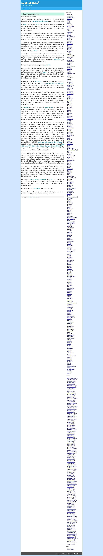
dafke (35, 50)
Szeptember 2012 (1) (72, 484)
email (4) (69, 86)
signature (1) (70, 305)
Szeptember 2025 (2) (72, 378)
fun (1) (68, 114)
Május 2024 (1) (70, 390)
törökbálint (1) (70, 338)
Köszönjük (36, 188)
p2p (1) (69, 255)
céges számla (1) (71, 73)
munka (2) (69, 233)
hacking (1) (70, 132)
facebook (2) (70, 98)
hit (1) (68, 138)
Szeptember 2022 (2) (72, 406)
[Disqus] (42, 215)
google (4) (69, 123)
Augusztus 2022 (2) (72, 407)
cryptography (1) (71, 66)
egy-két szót (49, 107)
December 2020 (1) (72, 413)
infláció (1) (69, 154)
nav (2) (69, 242)
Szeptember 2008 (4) (72, 538)
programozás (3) (71, 276)
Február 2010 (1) (71, 513)
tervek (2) (69, 323)
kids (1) (69, 180)
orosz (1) (69, 252)
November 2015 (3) (72, 448)
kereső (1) (69, 179)
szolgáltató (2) (70, 316)
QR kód (47, 65)
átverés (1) (69, 361)
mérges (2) (70, 239)
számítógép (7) (71, 317)
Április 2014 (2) (71, 459)
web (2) (69, 351)
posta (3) (69, 272)
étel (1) (69, 363)
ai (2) (68, 22)
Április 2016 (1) (71, 444)
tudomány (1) (70, 329)
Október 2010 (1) (71, 507)
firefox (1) (69, 107)
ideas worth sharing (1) (72, 149)
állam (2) (69, 358)
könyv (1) (69, 195)
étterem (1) (70, 364)
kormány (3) (70, 191)
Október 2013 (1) (71, 467)
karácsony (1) (70, 176)
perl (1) (69, 263)
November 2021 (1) (72, 409)
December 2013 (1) (71, 465)
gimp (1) (69, 122)
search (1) (69, 299)
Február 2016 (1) (71, 447)
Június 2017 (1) (70, 432)
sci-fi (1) (69, 297)
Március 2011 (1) (71, 506)
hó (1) (68, 147)
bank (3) (69, 35)
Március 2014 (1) (71, 460)
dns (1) (69, 79)
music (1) (69, 235)
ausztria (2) (70, 32)
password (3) (70, 260)
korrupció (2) (70, 192)
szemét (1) (69, 313)
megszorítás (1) (71, 223)
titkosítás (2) (70, 327)
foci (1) (69, 110)
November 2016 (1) (72, 438)
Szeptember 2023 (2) (72, 398)
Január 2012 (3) (71, 494)
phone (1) (69, 266)
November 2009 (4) (72, 517)
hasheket (57, 60)
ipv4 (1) (69, 161)
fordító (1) (69, 113)
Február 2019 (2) (71, 425)
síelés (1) (69, 319)
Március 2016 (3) (71, 445)
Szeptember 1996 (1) (72, 542)
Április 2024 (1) (71, 391)
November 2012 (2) (72, 481)
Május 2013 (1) (70, 475)
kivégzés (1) (70, 185)
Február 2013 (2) (71, 479)
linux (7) (69, 201)
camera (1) (69, 54)
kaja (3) (69, 173)
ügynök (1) (69, 370)
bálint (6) (69, 51)
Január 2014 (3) (71, 463)
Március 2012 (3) (71, 491)
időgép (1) (69, 152)
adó (29, 197)
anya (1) (69, 27)
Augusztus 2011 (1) (71, 501)
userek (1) (69, 341)
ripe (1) (69, 286)
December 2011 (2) (71, 495)
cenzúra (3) (70, 57)
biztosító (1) (70, 44)
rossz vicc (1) (70, 289)
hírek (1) (69, 145)
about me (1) (70, 16)
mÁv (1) (69, 236)
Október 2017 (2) (71, 431)
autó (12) (69, 33)
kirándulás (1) (70, 182)
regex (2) (69, 282)
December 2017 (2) (72, 429)
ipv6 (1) (69, 163)
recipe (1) (69, 280)
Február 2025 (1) (71, 382)
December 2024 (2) (72, 385)
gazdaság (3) (70, 119)
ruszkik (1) (69, 294)
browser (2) (70, 49)
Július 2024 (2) (70, 388)
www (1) (69, 357)
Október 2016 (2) (71, 440)
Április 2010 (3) (71, 510)
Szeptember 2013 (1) (72, 469)
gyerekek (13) (70, 127)
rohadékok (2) (70, 288)
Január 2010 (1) (71, 515)
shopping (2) (70, 304)
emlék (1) (69, 89)
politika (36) (70, 270)
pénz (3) (69, 277)
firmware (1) (70, 108)
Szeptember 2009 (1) (72, 520)
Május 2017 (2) (70, 434)
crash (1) (69, 64)
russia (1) (69, 291)
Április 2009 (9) (71, 528)
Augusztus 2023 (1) (71, 400)
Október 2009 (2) (71, 519)
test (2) (69, 324)
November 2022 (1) (72, 403)
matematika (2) (71, 222)
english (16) (70, 92)
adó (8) (69, 20)
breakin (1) (70, 48)
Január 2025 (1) (71, 384)
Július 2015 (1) (70, 454)
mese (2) (69, 224)
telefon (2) (69, 320)
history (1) (69, 136)
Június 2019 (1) (70, 420)
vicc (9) (69, 345)
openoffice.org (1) (71, 249)
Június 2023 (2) (71, 401)
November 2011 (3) (72, 497)
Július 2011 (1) (70, 503)
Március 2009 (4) (71, 529)
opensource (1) (70, 251)
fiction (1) (69, 101)
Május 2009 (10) (71, 526)
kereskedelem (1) (71, 177)
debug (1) (69, 76)
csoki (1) (69, 70)
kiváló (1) (69, 183)
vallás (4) (69, 342)
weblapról (38, 81)
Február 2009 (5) (71, 531)
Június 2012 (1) (70, 488)
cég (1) (69, 72)
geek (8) (69, 120)
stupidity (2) (70, 310)
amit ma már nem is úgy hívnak (50, 142)
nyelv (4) (69, 244)
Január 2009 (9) (71, 532)
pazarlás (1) (70, 261)
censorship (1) (70, 55)
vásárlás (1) (70, 348)
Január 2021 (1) (71, 412)
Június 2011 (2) (70, 504)
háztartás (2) (70, 144)
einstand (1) (70, 83)
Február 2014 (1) (71, 462)
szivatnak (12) (70, 314)
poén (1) (69, 273)
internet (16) (70, 158)
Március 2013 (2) (71, 478)
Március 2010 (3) (71, 512)
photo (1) (69, 267)
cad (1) (68, 52)
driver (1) (69, 80)
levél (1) (69, 199)
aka (63, 144)
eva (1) (68, 97)
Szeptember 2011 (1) (72, 500)
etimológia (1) (70, 94)
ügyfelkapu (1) (70, 369)
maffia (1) (69, 213)
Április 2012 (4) (71, 490)
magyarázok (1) (71, 219)
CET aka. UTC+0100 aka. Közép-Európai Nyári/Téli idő (41, 146)
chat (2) (69, 58)
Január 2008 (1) (71, 540)
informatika (33, 197)
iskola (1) (69, 164)
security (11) (70, 301)
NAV (24, 24)
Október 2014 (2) (71, 456)
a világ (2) (69, 14)
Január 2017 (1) (71, 437)
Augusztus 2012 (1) (71, 485)
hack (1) (69, 130)
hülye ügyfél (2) (71, 148)
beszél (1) (69, 38)
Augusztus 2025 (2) (72, 379)
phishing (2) (70, 264)
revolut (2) (69, 285)
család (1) (69, 67)
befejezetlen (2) (71, 36)
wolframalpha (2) (71, 355)
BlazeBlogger (70, 549)
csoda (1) (69, 69)
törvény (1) (70, 336)
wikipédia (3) (70, 352)
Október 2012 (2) (71, 482)
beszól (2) (69, 39)
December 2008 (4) (72, 534)
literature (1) (70, 202)
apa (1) (68, 29)
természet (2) (70, 322)
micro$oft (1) (70, 227)
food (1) (69, 111)
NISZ (37, 24)
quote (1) (69, 279)
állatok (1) (69, 360)
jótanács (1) (70, 169)
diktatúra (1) (70, 77)
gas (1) (68, 117)
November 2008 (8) (72, 535)
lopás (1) (69, 205)
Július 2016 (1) (70, 441)
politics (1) (69, 269)
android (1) (70, 24)
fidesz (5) (69, 102)
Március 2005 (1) (71, 541)
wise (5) (69, 354)
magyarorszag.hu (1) (72, 217)
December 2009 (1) (72, 516)
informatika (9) (71, 155)
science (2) (70, 298)
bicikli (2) (69, 41)
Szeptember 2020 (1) (72, 416)
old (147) (69, 248)
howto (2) (69, 139)
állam (38, 197)
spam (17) (69, 308)
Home (23, 8)
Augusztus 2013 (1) (71, 470)
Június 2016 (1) (70, 442)
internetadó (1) (71, 160)
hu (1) (68, 141)
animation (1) (70, 26)
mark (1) (69, 220)
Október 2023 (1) (71, 397)
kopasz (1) (69, 189)
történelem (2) (70, 335)
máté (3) (69, 238)
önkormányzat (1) (71, 366)
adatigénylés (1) (71, 17)
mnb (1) (69, 229)
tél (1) (68, 332)
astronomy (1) (70, 30)
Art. (52, 179)
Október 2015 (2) (71, 450)
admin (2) (69, 19)
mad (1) (69, 210)
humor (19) (70, 142)
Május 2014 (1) (70, 457)
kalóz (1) (69, 174)
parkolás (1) (70, 257)
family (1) (69, 99)
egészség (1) (70, 82)
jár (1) (68, 167)
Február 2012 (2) (71, 492)
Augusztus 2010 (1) (71, 509)
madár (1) (69, 211)
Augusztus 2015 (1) (71, 453)
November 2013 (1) (72, 466)
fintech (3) (69, 105)
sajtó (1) (69, 295)
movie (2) (69, 232)
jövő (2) (69, 170)
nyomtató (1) (70, 245)
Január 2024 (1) (71, 395)
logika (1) (69, 204)
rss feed (29, 8)
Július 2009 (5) (71, 523)
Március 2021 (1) (71, 410)
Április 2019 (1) (71, 423)
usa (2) (69, 339)
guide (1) (69, 126)
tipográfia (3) (70, 326)
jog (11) (69, 166)
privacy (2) (70, 274)
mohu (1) (69, 230)
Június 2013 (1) (70, 473)
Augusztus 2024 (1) (71, 387)
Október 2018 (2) (71, 426)
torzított (26, 107)
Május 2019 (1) (70, 422)
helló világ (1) (70, 135)
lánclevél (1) (70, 208)
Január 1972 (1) (71, 544)
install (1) (69, 157)
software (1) (70, 307)
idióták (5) (69, 151)
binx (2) (69, 42)
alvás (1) (69, 23)
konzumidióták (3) (71, 188)
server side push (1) (72, 302)
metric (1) (69, 226)
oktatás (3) (69, 247)
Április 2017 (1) (70, 435)
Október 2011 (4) (71, 498)
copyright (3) (70, 61)
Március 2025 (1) (71, 381)
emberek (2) (70, 88)
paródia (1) (69, 258)
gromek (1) (70, 124)
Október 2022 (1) (71, 404)
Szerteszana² (30, 2)
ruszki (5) (69, 292)
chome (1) (69, 60)
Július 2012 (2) (70, 487)
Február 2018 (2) (71, 428)
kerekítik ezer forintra (38, 179)
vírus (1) (69, 349)
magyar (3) (70, 216)
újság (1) (69, 367)
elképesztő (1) (70, 85)
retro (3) (69, 283)
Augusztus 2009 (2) (72, 522)
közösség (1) (70, 198)
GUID (45, 72)
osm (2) (69, 254)
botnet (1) (69, 47)
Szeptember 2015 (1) (72, 451)
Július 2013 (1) (70, 472)
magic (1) (69, 214)
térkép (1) (69, 333)
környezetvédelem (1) (72, 197)
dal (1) (68, 74)
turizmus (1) (70, 330)
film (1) (69, 104)
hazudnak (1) (70, 133)
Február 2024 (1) (71, 394)
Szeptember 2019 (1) (72, 419)
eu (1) (68, 95)
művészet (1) (70, 241)
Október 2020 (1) (71, 415)
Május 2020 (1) (70, 417)
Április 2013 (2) (71, 476)
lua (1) (68, 207)
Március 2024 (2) (71, 392)
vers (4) (69, 344)
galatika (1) (70, 116)
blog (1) (69, 45)
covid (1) (69, 63)
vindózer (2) (70, 347)
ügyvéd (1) (69, 372)
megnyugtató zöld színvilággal (52, 83)
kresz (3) (69, 194)
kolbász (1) (69, 186)
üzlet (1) (69, 373)
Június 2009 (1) (71, 525)
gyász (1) (69, 129)
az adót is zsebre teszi (40, 21)
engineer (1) (70, 91)
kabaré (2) (69, 172)
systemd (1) (70, 311)
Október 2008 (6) (71, 537)
